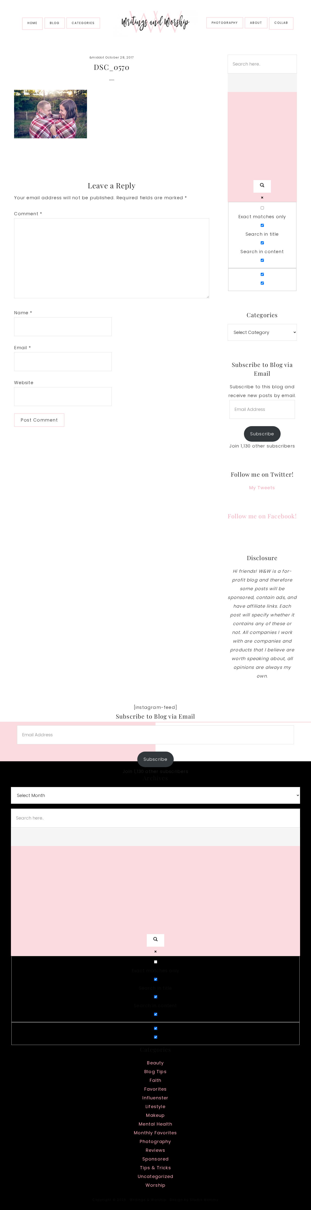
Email (22, 348)
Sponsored (155, 1159)
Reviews (155, 1150)
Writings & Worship (155, 23)
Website (23, 383)
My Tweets (262, 488)
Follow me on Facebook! (262, 516)
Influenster (155, 1098)
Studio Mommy (204, 1200)
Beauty (155, 1063)
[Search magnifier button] (262, 186)
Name (23, 313)
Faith (156, 1080)
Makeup (155, 1115)
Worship (155, 1185)
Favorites (155, 1089)
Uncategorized (155, 1176)
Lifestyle (155, 1106)
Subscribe (262, 434)
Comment (28, 214)
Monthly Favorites (155, 1133)
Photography (155, 1141)
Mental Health (155, 1124)
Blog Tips (155, 1072)
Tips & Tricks (155, 1168)
